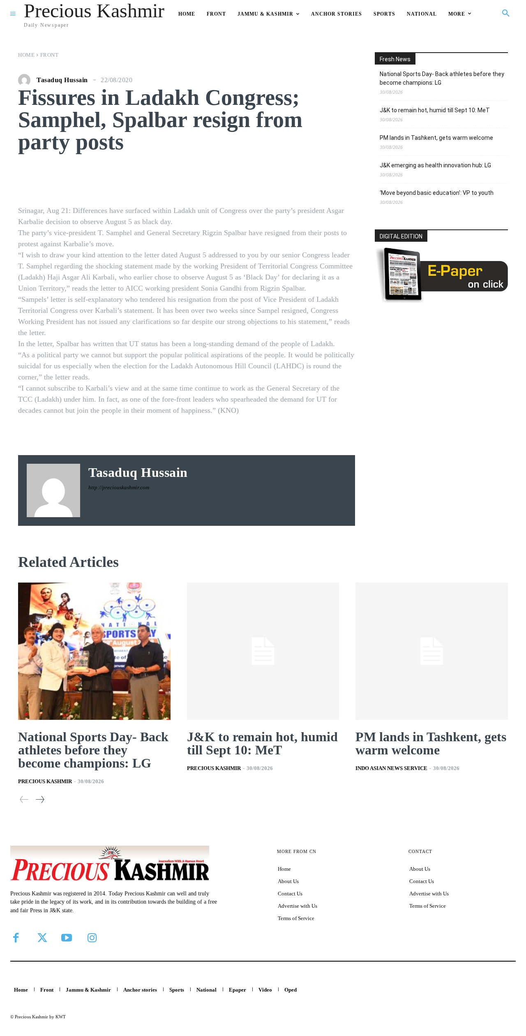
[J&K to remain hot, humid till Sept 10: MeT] (263, 651)
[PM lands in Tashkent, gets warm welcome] (431, 651)
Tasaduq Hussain (62, 80)
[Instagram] (92, 937)
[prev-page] (24, 799)
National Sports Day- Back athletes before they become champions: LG (442, 78)
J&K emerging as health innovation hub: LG (435, 165)
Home (26, 55)
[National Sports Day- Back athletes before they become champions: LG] (94, 651)
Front (49, 55)
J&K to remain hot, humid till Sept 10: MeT (435, 110)
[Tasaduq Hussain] (26, 80)
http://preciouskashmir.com (118, 487)
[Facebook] (15, 937)
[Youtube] (66, 937)
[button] (506, 13)
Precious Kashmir (45, 781)
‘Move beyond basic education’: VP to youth (437, 193)
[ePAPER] (441, 301)
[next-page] (39, 799)
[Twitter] (41, 937)
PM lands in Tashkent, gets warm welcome (436, 137)
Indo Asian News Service (391, 768)
